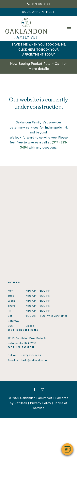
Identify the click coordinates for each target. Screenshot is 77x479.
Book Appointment (38, 11)
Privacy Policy (40, 403)
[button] (67, 449)
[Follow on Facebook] (34, 390)
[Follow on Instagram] (42, 390)
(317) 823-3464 (31, 355)
